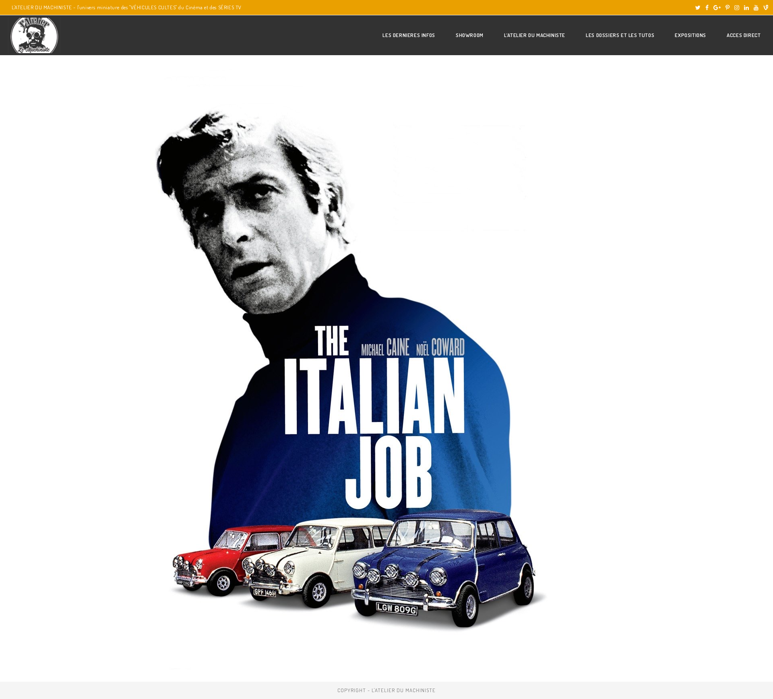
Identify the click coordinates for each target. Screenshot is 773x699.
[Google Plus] (717, 8)
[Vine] (764, 8)
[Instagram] (737, 8)
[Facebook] (707, 8)
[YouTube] (756, 8)
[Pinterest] (727, 8)
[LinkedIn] (746, 8)
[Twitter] (698, 8)
